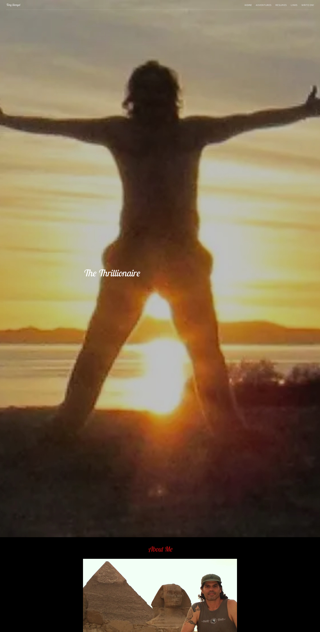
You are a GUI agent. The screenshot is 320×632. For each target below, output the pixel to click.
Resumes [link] (281, 5)
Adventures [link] (264, 5)
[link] (13, 5)
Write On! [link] (308, 5)
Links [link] (294, 5)
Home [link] (248, 5)
